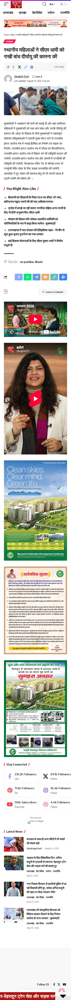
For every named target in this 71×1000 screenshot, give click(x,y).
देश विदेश (40, 871)
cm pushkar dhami (31, 262)
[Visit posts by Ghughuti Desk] (8, 79)
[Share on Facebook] (13, 67)
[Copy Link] (25, 67)
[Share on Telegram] (36, 277)
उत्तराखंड (9, 41)
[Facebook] (21, 776)
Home (6, 34)
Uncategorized (34, 848)
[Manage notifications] (62, 991)
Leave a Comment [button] (54, 292)
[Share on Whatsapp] (28, 277)
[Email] (45, 277)
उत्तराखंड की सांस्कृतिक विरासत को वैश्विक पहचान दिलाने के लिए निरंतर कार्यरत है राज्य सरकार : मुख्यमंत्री (43, 914)
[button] (7, 4)
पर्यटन (48, 871)
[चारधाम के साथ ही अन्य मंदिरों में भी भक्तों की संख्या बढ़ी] (14, 844)
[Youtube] (21, 804)
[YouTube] (64, 984)
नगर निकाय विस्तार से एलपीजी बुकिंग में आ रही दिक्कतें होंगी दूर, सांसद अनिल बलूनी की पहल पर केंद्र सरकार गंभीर (46, 888)
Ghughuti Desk (21, 76)
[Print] (32, 67)
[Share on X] (19, 67)
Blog (12, 34)
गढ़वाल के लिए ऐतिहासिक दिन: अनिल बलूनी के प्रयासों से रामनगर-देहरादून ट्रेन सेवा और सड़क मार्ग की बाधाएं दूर (46, 862)
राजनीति (56, 871)
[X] (58, 984)
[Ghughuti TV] (16, 4)
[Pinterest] (21, 790)
